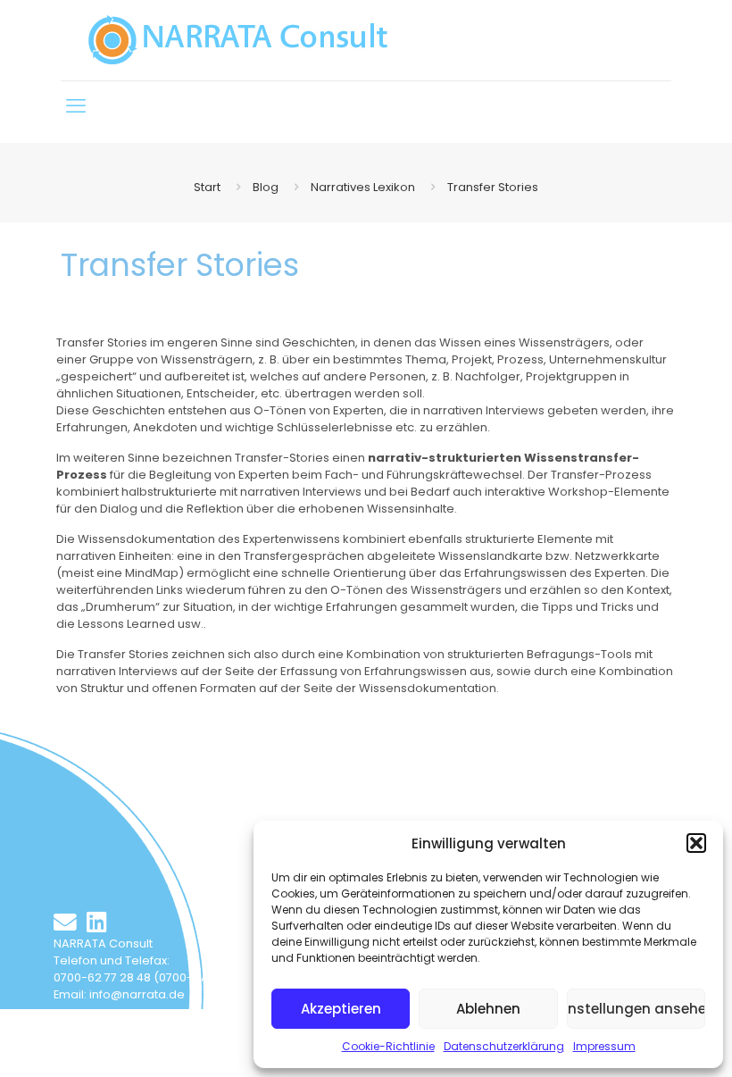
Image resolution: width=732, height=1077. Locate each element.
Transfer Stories (492, 187)
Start (207, 187)
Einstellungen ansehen (636, 1008)
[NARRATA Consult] (238, 40)
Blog (266, 187)
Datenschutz (220, 1024)
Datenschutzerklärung (504, 1046)
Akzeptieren (341, 1008)
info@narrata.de (137, 994)
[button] (696, 843)
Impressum (604, 1046)
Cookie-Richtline (101, 1041)
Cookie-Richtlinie (388, 1046)
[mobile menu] (76, 106)
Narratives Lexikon (363, 187)
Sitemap (152, 1024)
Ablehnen (488, 1008)
